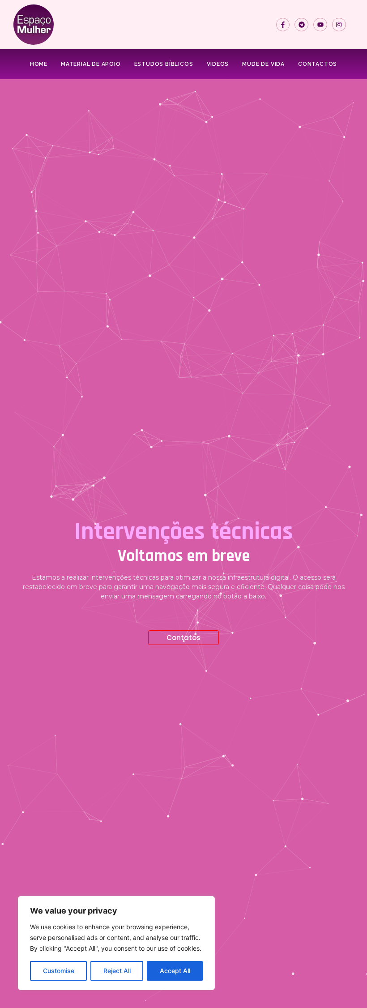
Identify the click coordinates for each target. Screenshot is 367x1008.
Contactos (317, 64)
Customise (58, 970)
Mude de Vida (263, 64)
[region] (116, 943)
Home (38, 64)
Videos (218, 64)
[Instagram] (339, 25)
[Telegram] (301, 25)
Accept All (175, 970)
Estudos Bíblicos (163, 64)
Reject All (117, 970)
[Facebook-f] (283, 25)
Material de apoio (91, 64)
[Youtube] (320, 25)
